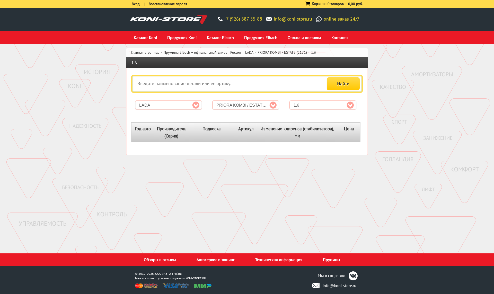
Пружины (331, 259)
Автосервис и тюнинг (216, 259)
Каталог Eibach (220, 37)
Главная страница (145, 52)
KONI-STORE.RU (196, 278)
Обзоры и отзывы (160, 259)
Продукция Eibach (260, 37)
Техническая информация (278, 259)
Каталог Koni (145, 37)
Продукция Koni (182, 37)
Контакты (339, 37)
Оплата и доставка (304, 37)
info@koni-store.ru (293, 19)
